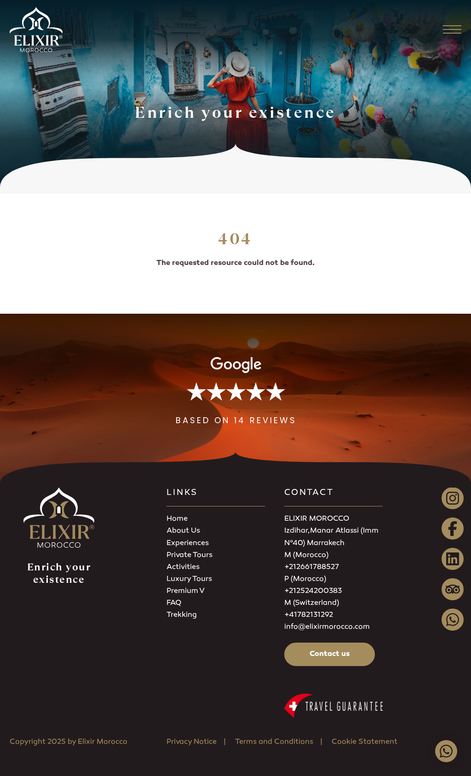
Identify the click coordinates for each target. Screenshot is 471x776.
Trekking (182, 615)
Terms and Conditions (274, 742)
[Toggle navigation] (452, 29)
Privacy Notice (192, 742)
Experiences (188, 543)
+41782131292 (308, 615)
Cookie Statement (364, 742)
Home (177, 519)
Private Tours (190, 555)
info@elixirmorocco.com (327, 627)
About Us (183, 531)
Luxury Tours (189, 579)
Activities (183, 567)
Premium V (186, 591)
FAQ (174, 603)
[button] (236, 391)
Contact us (330, 654)
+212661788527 (311, 567)
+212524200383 (313, 591)
